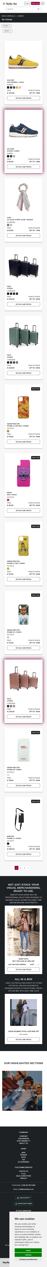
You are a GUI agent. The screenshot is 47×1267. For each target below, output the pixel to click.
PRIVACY (23, 1178)
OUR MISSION (23, 1139)
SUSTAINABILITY (23, 1141)
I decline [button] (28, 1255)
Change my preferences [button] (28, 1259)
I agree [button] (28, 1250)
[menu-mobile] (4, 3)
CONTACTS (23, 1171)
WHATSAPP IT (24, 1198)
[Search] (40, 9)
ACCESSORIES (23, 1162)
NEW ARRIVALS (8, 16)
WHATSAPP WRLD (25, 1203)
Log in (27, 3)
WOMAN (23, 1155)
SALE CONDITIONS (23, 1176)
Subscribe (35, 3)
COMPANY (23, 1136)
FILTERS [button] (5, 26)
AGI (23, 1160)
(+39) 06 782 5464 (28, 1185)
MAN (23, 1153)
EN (42, 3)
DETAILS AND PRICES (23, 98)
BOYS (23, 1157)
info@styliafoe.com (26, 1189)
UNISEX (20, 16)
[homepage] (11, 4)
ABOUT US (23, 1143)
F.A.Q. (23, 1174)
